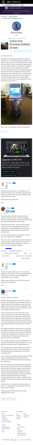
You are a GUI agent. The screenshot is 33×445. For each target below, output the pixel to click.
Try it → (23, 8)
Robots (18, 415)
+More (22, 5)
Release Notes (5, 420)
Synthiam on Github (6, 421)
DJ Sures (8, 208)
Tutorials (18, 418)
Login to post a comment (8, 398)
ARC (3, 413)
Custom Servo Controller (14, 8)
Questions (8, 5)
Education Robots (21, 433)
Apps (25, 413)
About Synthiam (21, 427)
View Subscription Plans (9, 175)
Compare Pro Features (9, 171)
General (16, 5)
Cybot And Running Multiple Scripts (12, 18)
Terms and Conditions (26, 439)
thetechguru (9, 183)
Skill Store (4, 417)
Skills (3, 431)
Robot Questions (13, 16)
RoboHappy (9, 291)
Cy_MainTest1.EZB (6, 55)
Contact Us (20, 430)
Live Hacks (26, 415)
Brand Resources (21, 435)
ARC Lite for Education (7, 415)
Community (4, 16)
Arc (2, 430)
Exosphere (4, 418)
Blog (18, 428)
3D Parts (26, 417)
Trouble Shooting (6, 428)
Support (4, 424)
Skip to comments (18, 51)
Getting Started (5, 427)
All (3, 5)
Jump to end (28, 51)
